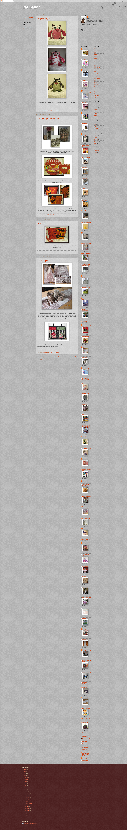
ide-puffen (84, 167)
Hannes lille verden (86, 49)
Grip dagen (84, 357)
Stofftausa (84, 741)
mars (26, 781)
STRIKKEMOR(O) (86, 157)
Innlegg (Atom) (44, 359)
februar (26, 779)
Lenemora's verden (86, 597)
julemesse (96, 60)
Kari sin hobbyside (86, 587)
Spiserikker (96, 76)
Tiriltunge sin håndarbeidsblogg (86, 91)
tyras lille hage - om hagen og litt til (86, 379)
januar (26, 777)
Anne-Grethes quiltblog (85, 211)
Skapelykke (84, 687)
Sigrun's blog (85, 347)
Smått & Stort (85, 566)
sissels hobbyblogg (86, 672)
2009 (25, 769)
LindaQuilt (84, 629)
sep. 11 (28, 797)
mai (26, 785)
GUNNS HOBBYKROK (85, 310)
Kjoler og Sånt (85, 618)
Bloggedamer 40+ (86, 738)
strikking (95, 80)
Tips (94, 93)
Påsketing (96, 73)
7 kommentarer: (56, 110)
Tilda (95, 91)
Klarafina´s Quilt (86, 718)
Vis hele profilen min (85, 26)
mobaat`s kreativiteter (85, 200)
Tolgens (84, 80)
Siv (83, 232)
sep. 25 (28, 801)
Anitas (83, 481)
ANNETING (84, 749)
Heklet (95, 56)
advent (95, 48)
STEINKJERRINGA (86, 253)
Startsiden (57, 357)
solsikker (41, 223)
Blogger (69, 827)
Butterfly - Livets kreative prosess (86, 426)
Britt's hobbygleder (86, 368)
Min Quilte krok (85, 336)
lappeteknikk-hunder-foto (85, 683)
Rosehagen (84, 123)
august (26, 791)
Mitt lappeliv (85, 760)
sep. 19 (28, 799)
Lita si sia (84, 528)
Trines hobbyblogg (86, 448)
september (27, 793)
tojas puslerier (85, 458)
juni (26, 787)
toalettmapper (96, 95)
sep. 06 (28, 795)
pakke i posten (97, 67)
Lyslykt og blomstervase (48, 118)
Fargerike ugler (44, 18)
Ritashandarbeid (86, 69)
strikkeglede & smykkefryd (85, 543)
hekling (95, 58)
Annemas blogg (86, 697)
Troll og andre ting (86, 650)
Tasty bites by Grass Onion (85, 485)
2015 (25, 817)
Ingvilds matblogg (86, 222)
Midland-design (85, 736)
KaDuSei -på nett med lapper (86, 134)
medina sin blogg (86, 287)
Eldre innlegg (74, 357)
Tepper (95, 89)
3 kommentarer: (56, 251)
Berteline (84, 576)
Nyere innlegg (40, 357)
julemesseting (97, 61)
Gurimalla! (84, 178)
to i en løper (42, 260)
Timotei (84, 59)
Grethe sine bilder (86, 708)
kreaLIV (84, 102)
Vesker (95, 97)
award (95, 50)
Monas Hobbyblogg (86, 243)
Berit (83, 743)
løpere (95, 65)
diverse (95, 54)
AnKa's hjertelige (86, 758)
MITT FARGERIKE (86, 518)
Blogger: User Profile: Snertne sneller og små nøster (85, 754)
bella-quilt (84, 404)
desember (27, 810)
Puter (95, 71)
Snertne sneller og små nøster (86, 325)
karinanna (31, 7)
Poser (95, 69)
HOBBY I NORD (85, 393)
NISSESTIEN (85, 639)
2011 (25, 773)
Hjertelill (84, 414)
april (26, 783)
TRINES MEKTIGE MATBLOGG (86, 747)
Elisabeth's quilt (86, 113)
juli (25, 789)
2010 (25, 771)
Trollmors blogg (86, 732)
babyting (95, 52)
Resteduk (96, 75)
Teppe (95, 88)
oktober (26, 806)
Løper (95, 63)
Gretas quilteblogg (86, 496)
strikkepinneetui (97, 78)
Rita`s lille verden (86, 539)
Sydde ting (96, 86)
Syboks (95, 82)
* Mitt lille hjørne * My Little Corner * (86, 265)
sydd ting (96, 84)
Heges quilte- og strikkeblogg (86, 507)
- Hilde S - (84, 188)
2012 (25, 775)
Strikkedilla (84, 321)
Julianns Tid (85, 722)
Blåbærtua (84, 608)
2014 (25, 815)
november (27, 808)
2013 (25, 813)
